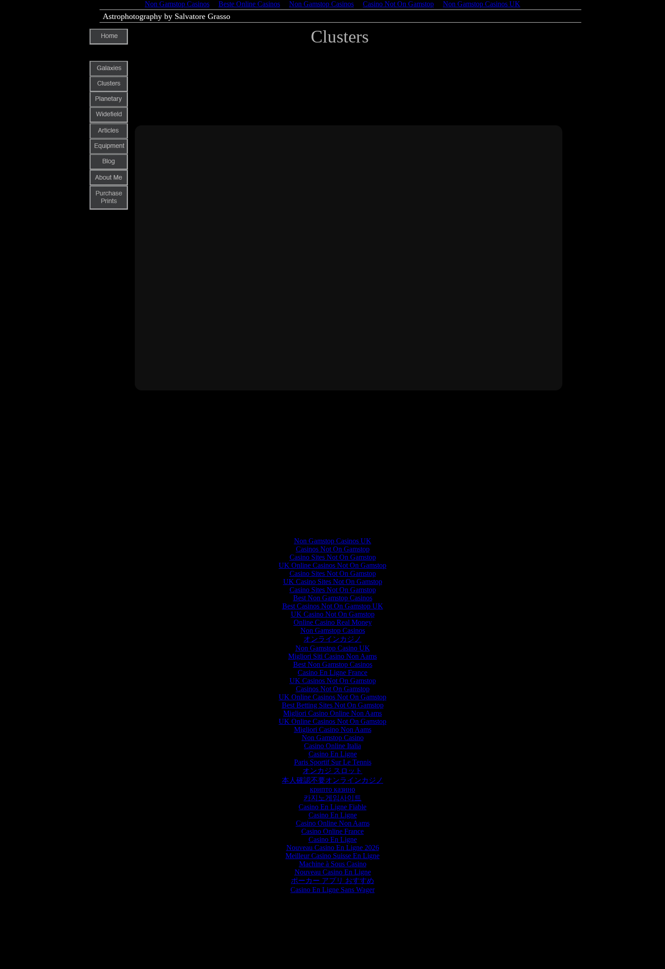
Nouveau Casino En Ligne (332, 872)
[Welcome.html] (108, 42)
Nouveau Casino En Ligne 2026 (332, 847)
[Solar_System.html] (108, 105)
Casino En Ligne (333, 754)
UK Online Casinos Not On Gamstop (332, 565)
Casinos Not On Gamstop (333, 549)
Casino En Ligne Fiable (332, 807)
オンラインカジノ (332, 639)
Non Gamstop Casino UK (332, 648)
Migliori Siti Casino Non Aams (332, 656)
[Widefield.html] (108, 120)
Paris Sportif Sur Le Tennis (332, 762)
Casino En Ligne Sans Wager (332, 889)
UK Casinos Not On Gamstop (333, 680)
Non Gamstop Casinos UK (332, 541)
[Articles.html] (108, 137)
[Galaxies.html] (108, 74)
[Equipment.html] (108, 152)
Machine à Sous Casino (332, 864)
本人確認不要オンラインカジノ (332, 780)
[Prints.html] (108, 207)
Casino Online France (332, 831)
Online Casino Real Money (333, 622)
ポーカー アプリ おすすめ (332, 880)
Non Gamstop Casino (333, 737)
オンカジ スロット (332, 770)
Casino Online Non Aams (333, 823)
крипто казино (332, 789)
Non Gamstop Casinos (332, 630)
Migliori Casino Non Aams (332, 729)
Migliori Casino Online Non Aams (332, 713)
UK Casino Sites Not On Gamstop (332, 581)
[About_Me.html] (108, 183)
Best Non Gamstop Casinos (332, 598)
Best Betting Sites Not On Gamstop (333, 705)
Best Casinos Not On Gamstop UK (332, 606)
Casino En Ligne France (332, 672)
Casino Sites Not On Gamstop (333, 557)
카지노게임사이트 (332, 798)
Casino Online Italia (332, 746)
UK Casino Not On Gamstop (333, 614)
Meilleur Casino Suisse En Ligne (332, 856)
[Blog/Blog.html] (108, 167)
